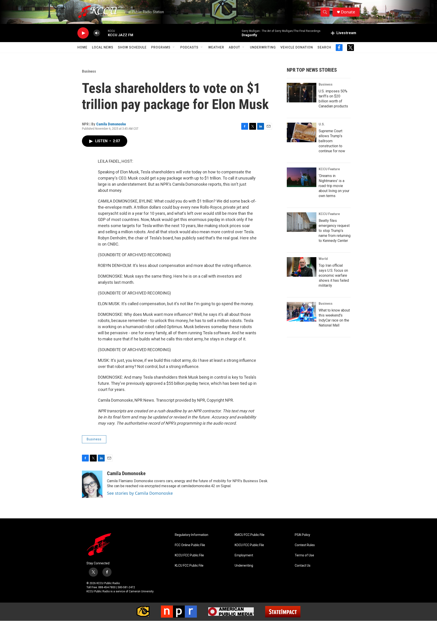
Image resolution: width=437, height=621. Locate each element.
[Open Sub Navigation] (174, 47)
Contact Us (302, 565)
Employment (244, 555)
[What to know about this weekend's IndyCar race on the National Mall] (301, 312)
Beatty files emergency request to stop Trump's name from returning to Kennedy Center (335, 230)
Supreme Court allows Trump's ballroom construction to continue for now (332, 141)
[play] (83, 33)
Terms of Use (304, 555)
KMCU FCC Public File (249, 535)
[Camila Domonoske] (92, 484)
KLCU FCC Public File (189, 565)
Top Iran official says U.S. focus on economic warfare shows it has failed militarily (334, 275)
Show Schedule (132, 47)
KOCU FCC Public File (249, 545)
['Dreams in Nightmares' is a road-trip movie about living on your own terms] (301, 177)
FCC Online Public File (190, 545)
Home (82, 47)
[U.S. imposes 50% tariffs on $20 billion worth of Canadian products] (301, 92)
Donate (348, 12)
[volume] (97, 33)
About (234, 47)
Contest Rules (305, 545)
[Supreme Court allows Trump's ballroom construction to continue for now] (301, 132)
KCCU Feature (329, 169)
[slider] (104, 32)
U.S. (322, 124)
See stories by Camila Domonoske (140, 493)
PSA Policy (302, 535)
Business (89, 71)
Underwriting (263, 47)
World (323, 259)
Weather (216, 47)
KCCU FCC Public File (189, 555)
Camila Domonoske (111, 124)
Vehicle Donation (296, 47)
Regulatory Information (191, 535)
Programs (160, 47)
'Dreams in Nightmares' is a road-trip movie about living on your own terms (334, 186)
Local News (102, 47)
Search (324, 47)
